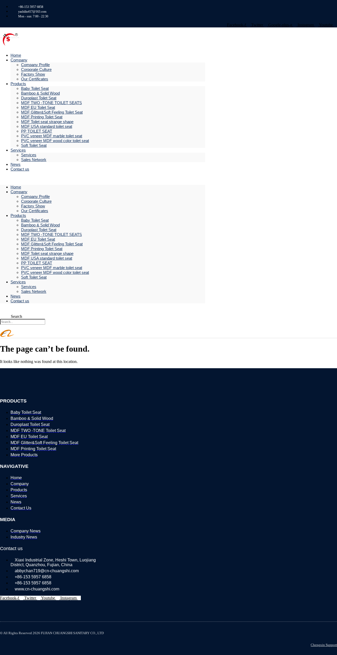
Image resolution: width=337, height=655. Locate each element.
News (16, 296)
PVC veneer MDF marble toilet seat (51, 136)
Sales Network (33, 159)
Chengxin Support (324, 645)
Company (19, 60)
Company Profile (35, 64)
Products (18, 83)
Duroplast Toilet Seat (38, 98)
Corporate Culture (36, 69)
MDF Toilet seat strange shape (47, 121)
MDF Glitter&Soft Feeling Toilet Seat (52, 112)
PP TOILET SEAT (36, 131)
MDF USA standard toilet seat (46, 126)
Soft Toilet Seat (34, 145)
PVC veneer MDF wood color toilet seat (55, 140)
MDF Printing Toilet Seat (41, 117)
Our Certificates (34, 79)
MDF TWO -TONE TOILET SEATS (51, 102)
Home (16, 187)
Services (18, 150)
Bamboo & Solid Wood (40, 93)
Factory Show (33, 74)
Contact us (20, 169)
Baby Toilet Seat (35, 88)
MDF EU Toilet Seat (38, 107)
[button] (102, 178)
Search (16, 316)
